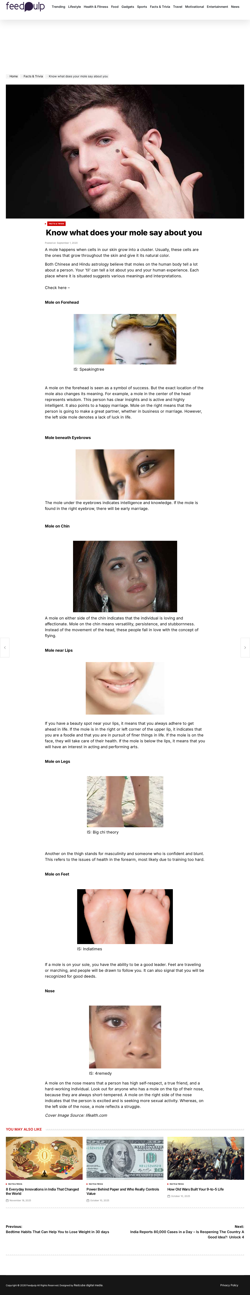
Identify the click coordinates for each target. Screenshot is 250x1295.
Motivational (194, 7)
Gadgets (127, 7)
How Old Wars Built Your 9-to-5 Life (195, 1189)
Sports (142, 7)
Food (115, 7)
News (235, 7)
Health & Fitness (96, 7)
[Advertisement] (125, 45)
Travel (177, 7)
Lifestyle (74, 7)
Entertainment (217, 7)
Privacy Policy (229, 1285)
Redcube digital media (88, 1285)
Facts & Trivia (160, 7)
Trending (58, 7)
